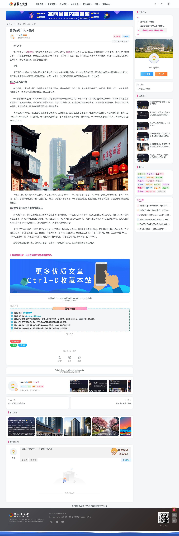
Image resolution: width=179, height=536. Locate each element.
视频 (141, 174)
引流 (141, 177)
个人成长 (63, 4)
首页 (10, 24)
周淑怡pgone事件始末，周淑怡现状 (160, 102)
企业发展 (74, 4)
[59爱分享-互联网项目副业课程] (19, 515)
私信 (126, 36)
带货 (159, 181)
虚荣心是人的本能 (147, 21)
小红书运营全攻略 (144, 89)
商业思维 (150, 191)
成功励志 (26, 24)
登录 (148, 74)
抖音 (150, 174)
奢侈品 (30, 51)
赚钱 (165, 188)
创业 (141, 181)
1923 (24, 386)
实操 (165, 184)
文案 (141, 188)
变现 (159, 177)
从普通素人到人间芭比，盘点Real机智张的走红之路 (160, 79)
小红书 (150, 181)
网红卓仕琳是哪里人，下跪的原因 (160, 124)
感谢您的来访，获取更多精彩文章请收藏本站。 (154, 30)
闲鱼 (157, 188)
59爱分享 (64, 517)
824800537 (80, 319)
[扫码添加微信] (174, 515)
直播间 (161, 191)
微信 (141, 191)
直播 (159, 174)
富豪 (68, 51)
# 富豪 (14, 345)
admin (18, 35)
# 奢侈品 (22, 345)
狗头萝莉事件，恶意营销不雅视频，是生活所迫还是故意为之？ (160, 146)
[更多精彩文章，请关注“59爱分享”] (70, 275)
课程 (150, 177)
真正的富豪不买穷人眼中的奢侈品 (153, 26)
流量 (141, 184)
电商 (149, 184)
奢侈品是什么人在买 (22, 30)
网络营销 (51, 4)
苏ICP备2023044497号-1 (82, 517)
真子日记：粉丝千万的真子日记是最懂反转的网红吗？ (160, 113)
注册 (162, 74)
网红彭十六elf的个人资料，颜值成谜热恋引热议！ (160, 155)
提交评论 (126, 460)
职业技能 (86, 4)
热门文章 (140, 200)
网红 (157, 184)
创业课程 (39, 4)
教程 (149, 188)
